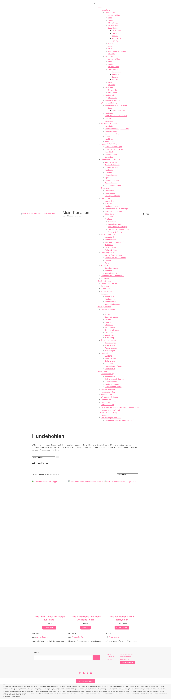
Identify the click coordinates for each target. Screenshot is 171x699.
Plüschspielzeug (111, 175)
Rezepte (104, 294)
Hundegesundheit (104, 307)
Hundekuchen (110, 299)
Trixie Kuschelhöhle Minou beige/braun (122, 618)
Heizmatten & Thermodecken (116, 116)
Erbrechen (109, 325)
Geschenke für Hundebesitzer (112, 276)
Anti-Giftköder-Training (113, 387)
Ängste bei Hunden (108, 340)
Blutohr (107, 314)
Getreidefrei (116, 31)
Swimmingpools (111, 273)
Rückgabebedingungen (126, 654)
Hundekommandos (112, 384)
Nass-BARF (109, 87)
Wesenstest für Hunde (109, 397)
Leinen (107, 136)
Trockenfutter (110, 12)
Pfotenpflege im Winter (113, 366)
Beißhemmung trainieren (114, 379)
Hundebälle (109, 170)
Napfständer (109, 152)
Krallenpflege (110, 361)
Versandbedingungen (126, 656)
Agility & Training (111, 162)
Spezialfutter (113, 28)
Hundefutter (106, 10)
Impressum (110, 654)
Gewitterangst (110, 343)
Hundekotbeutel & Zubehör (115, 258)
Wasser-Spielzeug (111, 183)
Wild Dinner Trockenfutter (118, 51)
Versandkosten (42, 637)
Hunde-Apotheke (111, 206)
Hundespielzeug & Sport (110, 160)
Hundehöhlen (110, 113)
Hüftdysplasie (110, 327)
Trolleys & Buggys (111, 250)
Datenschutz (110, 656)
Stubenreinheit (110, 376)
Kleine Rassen (113, 23)
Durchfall (108, 320)
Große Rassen (113, 25)
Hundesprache (106, 394)
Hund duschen (110, 358)
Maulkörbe (109, 139)
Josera (110, 46)
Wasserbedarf (106, 291)
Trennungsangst (111, 348)
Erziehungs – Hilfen (112, 134)
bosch (110, 43)
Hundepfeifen (110, 193)
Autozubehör (110, 237)
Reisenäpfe (109, 157)
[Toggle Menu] (94, 3)
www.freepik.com (125, 659)
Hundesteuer (106, 415)
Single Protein (117, 38)
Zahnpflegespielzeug (113, 185)
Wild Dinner (112, 93)
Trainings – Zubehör (112, 196)
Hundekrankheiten (108, 309)
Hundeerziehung (107, 374)
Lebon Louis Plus (118, 111)
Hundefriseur (110, 369)
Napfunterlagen (111, 154)
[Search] (96, 657)
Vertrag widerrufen (85, 681)
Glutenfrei (115, 33)
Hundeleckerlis (110, 302)
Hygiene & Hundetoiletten (115, 211)
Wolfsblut (111, 54)
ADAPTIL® (108, 204)
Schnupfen (109, 333)
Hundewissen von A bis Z (110, 410)
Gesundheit (105, 198)
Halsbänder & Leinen (109, 123)
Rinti (110, 49)
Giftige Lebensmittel (109, 283)
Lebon (110, 108)
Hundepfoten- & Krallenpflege (116, 209)
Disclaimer (110, 659)
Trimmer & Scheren (115, 232)
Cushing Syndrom (111, 317)
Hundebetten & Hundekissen (116, 105)
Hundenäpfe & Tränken (110, 144)
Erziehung (105, 188)
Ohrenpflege (109, 214)
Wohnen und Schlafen (109, 103)
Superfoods (105, 289)
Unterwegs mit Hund (109, 252)
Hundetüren (109, 271)
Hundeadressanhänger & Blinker (117, 129)
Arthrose (108, 312)
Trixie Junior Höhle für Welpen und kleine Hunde (85, 618)
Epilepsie (108, 322)
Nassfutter (109, 56)
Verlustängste (110, 351)
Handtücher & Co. (115, 224)
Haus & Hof (105, 265)
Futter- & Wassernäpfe (113, 147)
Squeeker (108, 178)
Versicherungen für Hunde (111, 418)
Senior (110, 20)
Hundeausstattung (108, 389)
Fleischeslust (113, 90)
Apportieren (109, 191)
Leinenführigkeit (111, 382)
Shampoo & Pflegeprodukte (118, 229)
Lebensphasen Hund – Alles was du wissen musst (120, 407)
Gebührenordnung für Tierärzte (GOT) (119, 420)
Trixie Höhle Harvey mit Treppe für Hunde (49, 618)
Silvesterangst (110, 345)
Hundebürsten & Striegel (117, 227)
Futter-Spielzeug (111, 167)
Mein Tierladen (76, 212)
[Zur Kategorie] (57, 457)
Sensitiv (115, 36)
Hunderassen (106, 400)
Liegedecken (110, 121)
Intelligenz (109, 172)
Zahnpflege (109, 216)
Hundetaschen (110, 240)
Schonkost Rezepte (112, 304)
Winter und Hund (107, 405)
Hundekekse (109, 296)
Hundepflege (106, 353)
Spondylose (109, 335)
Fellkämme (112, 222)
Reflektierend (110, 141)
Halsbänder (109, 126)
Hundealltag (102, 371)
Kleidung (108, 260)
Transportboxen (111, 247)
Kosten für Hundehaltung (107, 412)
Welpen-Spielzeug (112, 180)
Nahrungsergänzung (112, 100)
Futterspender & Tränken (114, 149)
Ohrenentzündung (112, 330)
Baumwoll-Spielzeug (112, 165)
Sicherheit (108, 263)
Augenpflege (110, 201)
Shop (100, 7)
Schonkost (105, 286)
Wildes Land (112, 98)
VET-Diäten (116, 41)
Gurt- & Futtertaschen (113, 255)
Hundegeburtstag (108, 392)
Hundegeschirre (111, 131)
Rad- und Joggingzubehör (115, 242)
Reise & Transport (108, 234)
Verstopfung (109, 338)
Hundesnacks (110, 95)
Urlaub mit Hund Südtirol (110, 402)
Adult (110, 18)
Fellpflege (108, 219)
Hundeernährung (104, 281)
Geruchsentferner (111, 268)
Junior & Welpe (114, 15)
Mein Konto (105, 278)
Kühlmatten (109, 118)
